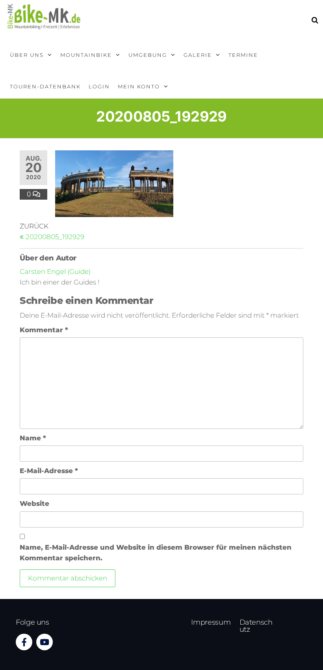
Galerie (198, 55)
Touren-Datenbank (45, 86)
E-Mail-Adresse (49, 471)
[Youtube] (44, 642)
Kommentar (44, 330)
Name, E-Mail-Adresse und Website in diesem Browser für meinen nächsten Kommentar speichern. (155, 552)
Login (99, 86)
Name (33, 438)
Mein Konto (139, 86)
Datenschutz (256, 626)
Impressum (210, 622)
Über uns (27, 55)
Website (34, 503)
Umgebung (147, 55)
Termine (243, 55)
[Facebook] (24, 642)
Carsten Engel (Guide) (55, 271)
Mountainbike (86, 55)
